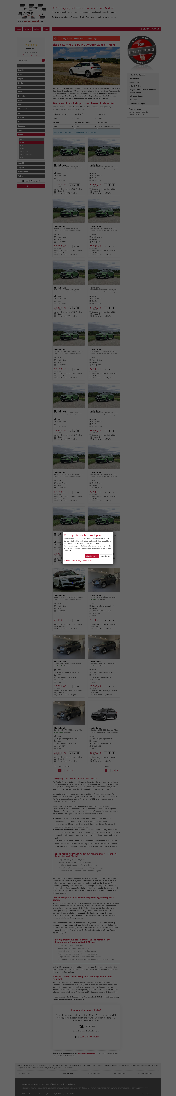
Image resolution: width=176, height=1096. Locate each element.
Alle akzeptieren (91, 556)
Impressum (87, 561)
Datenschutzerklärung (72, 561)
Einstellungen (106, 556)
